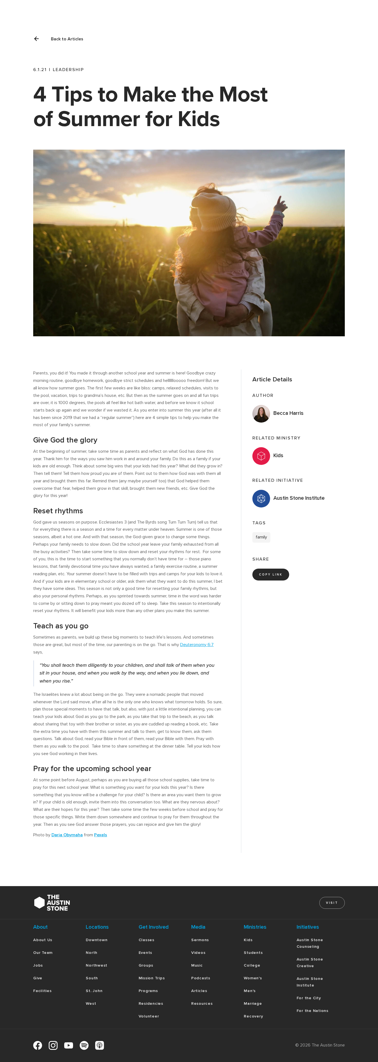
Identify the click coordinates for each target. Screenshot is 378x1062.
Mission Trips (152, 978)
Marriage (253, 1003)
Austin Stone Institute (310, 982)
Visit (332, 903)
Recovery (253, 1016)
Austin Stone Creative (310, 962)
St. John (94, 990)
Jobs (38, 965)
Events (145, 952)
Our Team (43, 952)
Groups (146, 965)
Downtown (96, 940)
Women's (253, 978)
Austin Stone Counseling (310, 943)
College (252, 965)
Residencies (151, 1003)
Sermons (200, 940)
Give (37, 978)
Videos (198, 952)
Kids (248, 940)
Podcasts (200, 978)
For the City (309, 998)
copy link (271, 574)
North (91, 952)
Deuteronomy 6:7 (197, 644)
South (92, 978)
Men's (250, 990)
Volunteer (149, 1016)
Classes (146, 940)
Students (253, 952)
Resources (202, 1003)
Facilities (42, 990)
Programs (148, 990)
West (91, 1003)
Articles (199, 990)
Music (197, 965)
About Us (42, 940)
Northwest (96, 965)
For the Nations (312, 1010)
